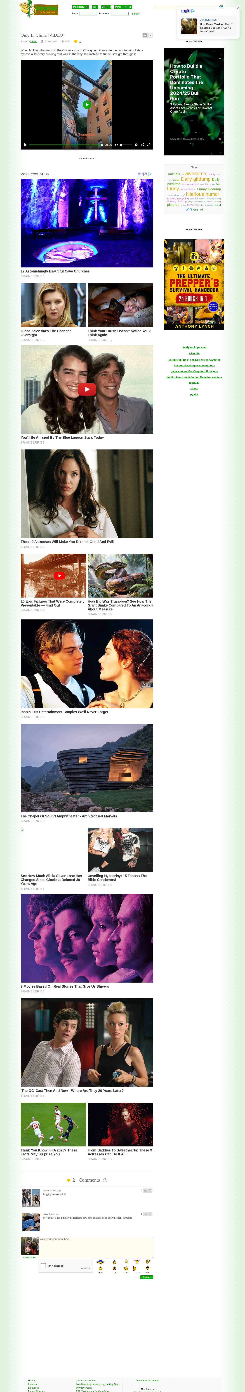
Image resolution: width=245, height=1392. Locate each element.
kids (192, 199)
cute (176, 179)
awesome (195, 173)
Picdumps (33, 1387)
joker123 (194, 382)
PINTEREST (123, 7)
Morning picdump (176, 201)
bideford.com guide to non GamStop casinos (194, 377)
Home (31, 1380)
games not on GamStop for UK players (194, 371)
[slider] (66, 145)
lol (196, 198)
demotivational (190, 184)
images (171, 198)
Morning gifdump (214, 199)
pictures (173, 205)
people (191, 201)
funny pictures (175, 195)
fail (213, 184)
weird (218, 205)
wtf (201, 209)
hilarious (195, 194)
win (189, 209)
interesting (183, 198)
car (218, 174)
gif (184, 195)
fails (218, 184)
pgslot (194, 394)
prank (183, 205)
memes (202, 199)
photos (210, 201)
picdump (217, 201)
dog (202, 184)
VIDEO (106, 7)
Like (145, 35)
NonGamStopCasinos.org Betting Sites (97, 1384)
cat (170, 180)
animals (174, 174)
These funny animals (204, 205)
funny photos (187, 189)
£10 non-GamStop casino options (194, 365)
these (190, 205)
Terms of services (86, 1380)
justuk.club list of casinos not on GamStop (194, 359)
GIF (95, 7)
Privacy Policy (84, 1387)
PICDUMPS (80, 7)
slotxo (194, 388)
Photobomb (200, 201)
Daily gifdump (196, 179)
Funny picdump (209, 189)
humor (212, 194)
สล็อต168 (194, 353)
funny (173, 188)
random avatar (29, 1257)
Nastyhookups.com (194, 347)
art (183, 174)
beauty (211, 174)
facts (208, 184)
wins (195, 209)
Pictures (32, 1384)
